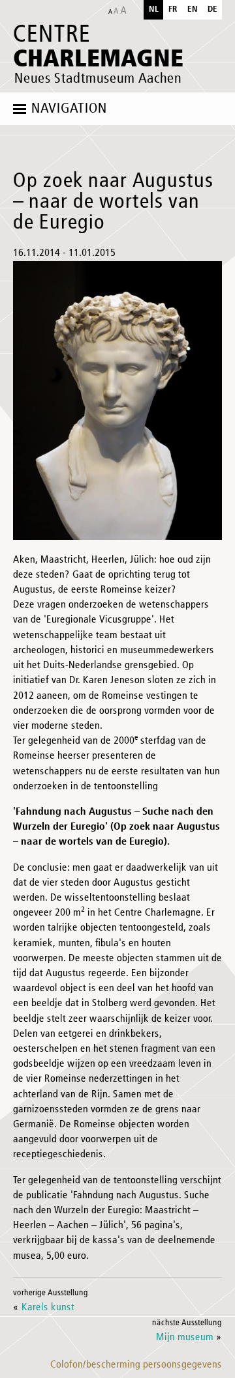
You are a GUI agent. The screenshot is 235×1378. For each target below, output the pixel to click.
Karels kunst (48, 1307)
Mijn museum (184, 1337)
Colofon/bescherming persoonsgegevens (136, 1365)
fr (173, 9)
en (192, 9)
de (212, 9)
